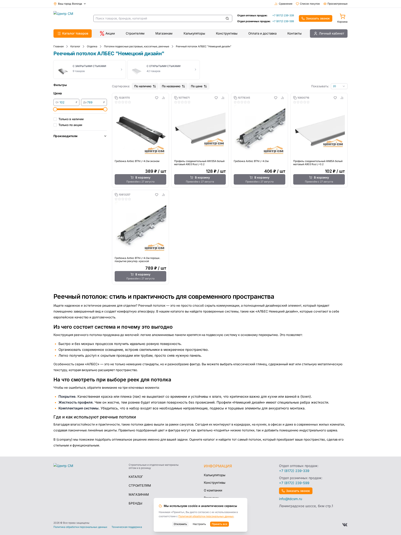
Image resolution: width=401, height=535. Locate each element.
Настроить (199, 524)
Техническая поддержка (127, 527)
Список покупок (310, 3)
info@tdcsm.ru (290, 499)
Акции (110, 33)
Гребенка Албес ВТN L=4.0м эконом (137, 161)
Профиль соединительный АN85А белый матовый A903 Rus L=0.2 (318, 162)
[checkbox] (55, 119)
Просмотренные (337, 3)
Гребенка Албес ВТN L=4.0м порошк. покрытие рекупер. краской (137, 259)
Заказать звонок (318, 18)
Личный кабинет (331, 33)
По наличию (142, 86)
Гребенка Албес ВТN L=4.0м (251, 161)
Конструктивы (226, 33)
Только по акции (70, 125)
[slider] (55, 109)
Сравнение (285, 3)
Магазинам (164, 33)
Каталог (136, 477)
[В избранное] (157, 98)
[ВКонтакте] (345, 524)
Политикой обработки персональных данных (206, 516)
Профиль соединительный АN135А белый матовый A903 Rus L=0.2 (199, 162)
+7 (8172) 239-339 (283, 15)
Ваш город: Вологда (70, 3)
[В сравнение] (163, 98)
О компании (213, 490)
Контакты (294, 33)
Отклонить (180, 524)
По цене (196, 86)
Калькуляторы (194, 33)
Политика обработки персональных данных (80, 527)
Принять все (219, 524)
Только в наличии (71, 119)
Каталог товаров (75, 33)
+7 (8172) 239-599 (283, 21)
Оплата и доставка (262, 33)
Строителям (135, 33)
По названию (171, 86)
